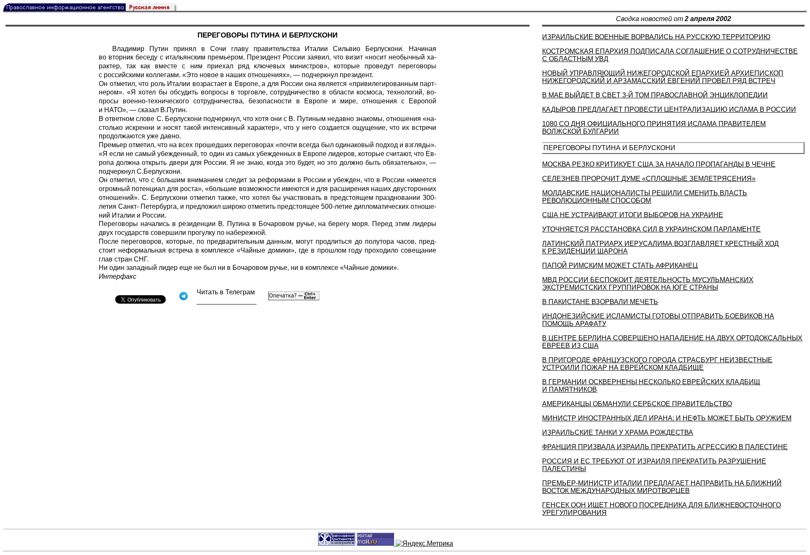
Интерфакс (117, 276)
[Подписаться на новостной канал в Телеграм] (226, 301)
